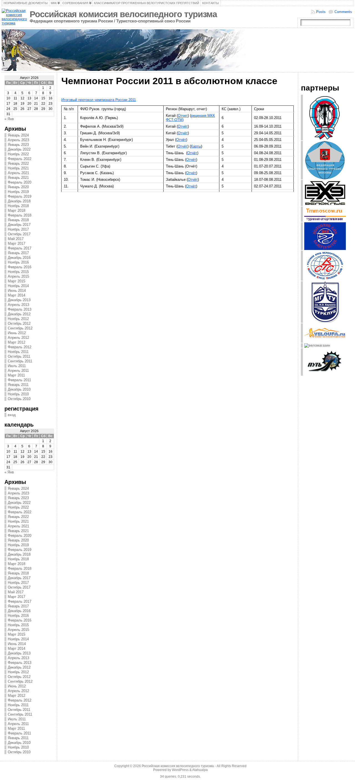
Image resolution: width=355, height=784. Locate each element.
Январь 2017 (18, 253)
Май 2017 (16, 239)
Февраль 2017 (19, 248)
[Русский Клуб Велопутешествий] (325, 279)
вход (12, 415)
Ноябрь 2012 (18, 319)
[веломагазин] (317, 345)
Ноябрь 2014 (18, 286)
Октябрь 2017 (19, 234)
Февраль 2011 (19, 380)
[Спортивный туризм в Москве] (325, 220)
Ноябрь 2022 (18, 154)
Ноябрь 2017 (18, 229)
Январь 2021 (18, 178)
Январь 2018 (18, 220)
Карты (196, 146)
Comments (343, 12)
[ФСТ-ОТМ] (325, 178)
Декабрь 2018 (19, 201)
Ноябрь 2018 (18, 206)
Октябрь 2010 (19, 399)
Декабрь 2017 (19, 225)
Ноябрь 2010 (18, 394)
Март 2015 (16, 281)
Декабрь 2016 (19, 258)
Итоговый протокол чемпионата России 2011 (98, 100)
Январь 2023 (18, 145)
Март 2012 (16, 342)
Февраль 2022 (19, 159)
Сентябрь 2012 (20, 328)
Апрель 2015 (18, 276)
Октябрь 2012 (19, 323)
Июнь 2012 (17, 333)
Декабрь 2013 (19, 300)
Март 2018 (16, 210)
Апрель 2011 (18, 370)
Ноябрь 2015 (18, 272)
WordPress (180, 770)
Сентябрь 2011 (20, 361)
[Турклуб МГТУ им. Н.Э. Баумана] (325, 321)
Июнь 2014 (17, 290)
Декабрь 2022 (19, 149)
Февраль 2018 (19, 215)
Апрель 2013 (18, 305)
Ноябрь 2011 (18, 352)
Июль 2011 (17, 366)
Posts (321, 12)
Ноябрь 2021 (18, 168)
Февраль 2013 (19, 309)
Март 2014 (16, 295)
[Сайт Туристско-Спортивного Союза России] (325, 139)
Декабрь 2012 (19, 314)
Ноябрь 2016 (18, 262)
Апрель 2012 (18, 338)
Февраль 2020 (19, 182)
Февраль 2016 (19, 267)
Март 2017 (16, 243)
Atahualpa (200, 770)
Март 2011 (16, 375)
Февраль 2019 (19, 196)
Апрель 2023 (18, 140)
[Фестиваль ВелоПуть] (325, 374)
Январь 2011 (18, 385)
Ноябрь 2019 (18, 192)
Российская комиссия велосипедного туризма (123, 14)
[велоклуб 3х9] (325, 205)
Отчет (183, 116)
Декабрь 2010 (19, 389)
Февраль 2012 (19, 347)
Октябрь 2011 (19, 356)
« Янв (9, 119)
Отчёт (183, 126)
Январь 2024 (18, 135)
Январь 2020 (18, 187)
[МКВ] (325, 249)
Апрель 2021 (18, 173)
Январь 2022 (18, 163)
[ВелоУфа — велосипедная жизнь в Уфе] (325, 341)
